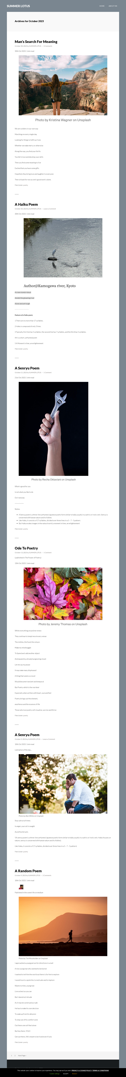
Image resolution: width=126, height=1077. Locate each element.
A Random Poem (28, 871)
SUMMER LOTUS (18, 6)
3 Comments (48, 46)
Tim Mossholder (32, 958)
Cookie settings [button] (55, 1074)
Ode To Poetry (26, 548)
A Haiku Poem (26, 204)
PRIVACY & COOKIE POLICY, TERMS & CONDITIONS (90, 1070)
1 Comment (47, 372)
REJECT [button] (74, 1074)
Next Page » (22, 1056)
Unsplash (44, 958)
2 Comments (47, 875)
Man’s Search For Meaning (36, 41)
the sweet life (29, 892)
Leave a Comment (50, 209)
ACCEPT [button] (65, 1074)
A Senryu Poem (27, 368)
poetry (25, 185)
